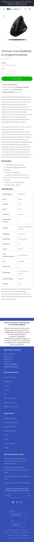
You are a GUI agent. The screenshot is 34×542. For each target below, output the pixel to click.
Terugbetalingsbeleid (15, 532)
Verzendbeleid (24, 535)
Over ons (6, 386)
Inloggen (6, 447)
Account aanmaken (10, 443)
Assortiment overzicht (10, 377)
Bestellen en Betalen (10, 418)
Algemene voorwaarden (13, 535)
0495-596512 (13, 364)
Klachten (6, 439)
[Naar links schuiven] (13, 47)
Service (6, 435)
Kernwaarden (8, 381)
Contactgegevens (11, 538)
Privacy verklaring (9, 402)
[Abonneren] (28, 495)
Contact (6, 390)
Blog (5, 394)
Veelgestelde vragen (10, 431)
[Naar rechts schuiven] (21, 47)
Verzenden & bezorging (11, 422)
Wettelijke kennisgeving (23, 538)
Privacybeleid (26, 532)
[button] (4, 9)
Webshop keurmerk (10, 398)
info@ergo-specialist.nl (11, 366)
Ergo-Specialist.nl (15, 530)
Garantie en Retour (9, 426)
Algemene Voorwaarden (11, 406)
